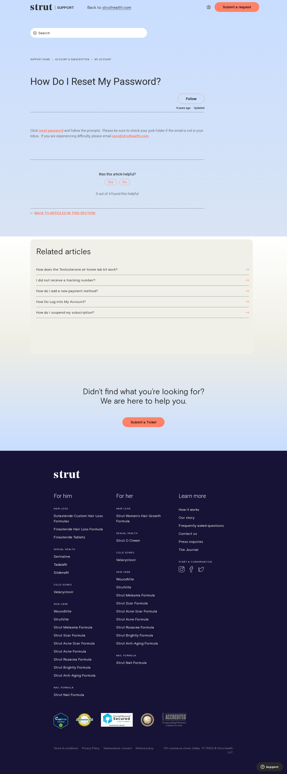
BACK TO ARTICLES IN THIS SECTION (65, 213)
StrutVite (61, 619)
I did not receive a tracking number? (65, 280)
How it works (189, 509)
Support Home (40, 59)
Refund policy (144, 748)
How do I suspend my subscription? (65, 312)
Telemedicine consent (117, 748)
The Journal (188, 550)
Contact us (188, 534)
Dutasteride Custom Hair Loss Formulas (78, 518)
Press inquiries (191, 542)
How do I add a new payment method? (67, 291)
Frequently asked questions (201, 525)
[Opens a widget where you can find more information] (269, 767)
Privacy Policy (90, 748)
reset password (51, 130)
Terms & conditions (66, 748)
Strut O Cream (128, 540)
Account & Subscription (72, 59)
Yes (110, 182)
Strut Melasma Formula (73, 627)
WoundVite (62, 611)
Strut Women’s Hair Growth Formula (138, 518)
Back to (109, 7)
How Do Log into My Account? (61, 302)
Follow (191, 99)
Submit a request (237, 7)
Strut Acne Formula (70, 651)
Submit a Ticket (143, 422)
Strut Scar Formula (69, 635)
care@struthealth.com (130, 136)
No (124, 182)
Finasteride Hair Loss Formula (78, 529)
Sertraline (62, 556)
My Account (102, 59)
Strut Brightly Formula (72, 667)
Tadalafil (60, 564)
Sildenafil (61, 572)
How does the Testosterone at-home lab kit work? (77, 269)
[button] (209, 8)
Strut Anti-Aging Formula (74, 675)
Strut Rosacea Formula (73, 659)
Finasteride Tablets (69, 537)
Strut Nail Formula (69, 695)
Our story (186, 517)
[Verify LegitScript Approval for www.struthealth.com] (61, 727)
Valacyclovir (63, 592)
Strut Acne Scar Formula (74, 643)
